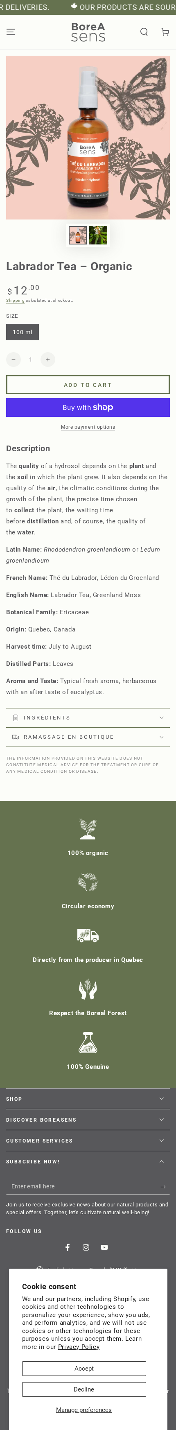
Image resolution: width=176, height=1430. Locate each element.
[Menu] (10, 32)
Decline (84, 1389)
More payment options (88, 427)
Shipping (15, 300)
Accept (84, 1368)
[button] (144, 32)
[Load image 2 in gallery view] (98, 235)
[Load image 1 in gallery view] (78, 235)
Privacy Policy (78, 1347)
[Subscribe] (165, 1187)
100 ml (25, 334)
